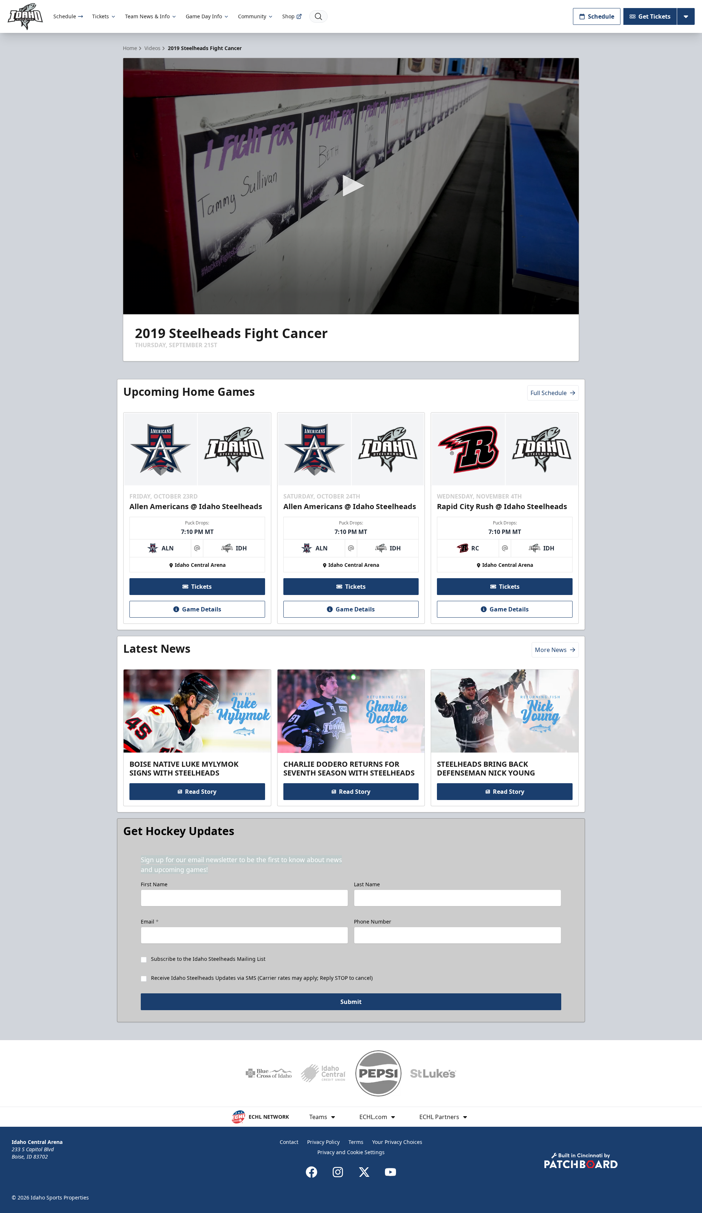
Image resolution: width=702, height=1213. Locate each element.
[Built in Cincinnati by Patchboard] (581, 1160)
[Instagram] (338, 1172)
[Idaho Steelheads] (25, 16)
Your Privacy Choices (397, 1141)
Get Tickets (654, 16)
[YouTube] (390, 1172)
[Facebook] (311, 1172)
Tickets (100, 16)
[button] (351, 186)
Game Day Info (204, 16)
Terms (355, 1141)
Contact (289, 1141)
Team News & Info (147, 16)
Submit (351, 1002)
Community (252, 16)
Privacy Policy (323, 1141)
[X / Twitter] (364, 1172)
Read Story (200, 792)
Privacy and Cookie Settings (351, 1152)
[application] (351, 186)
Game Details (201, 609)
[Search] (318, 16)
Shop (288, 16)
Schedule (64, 16)
